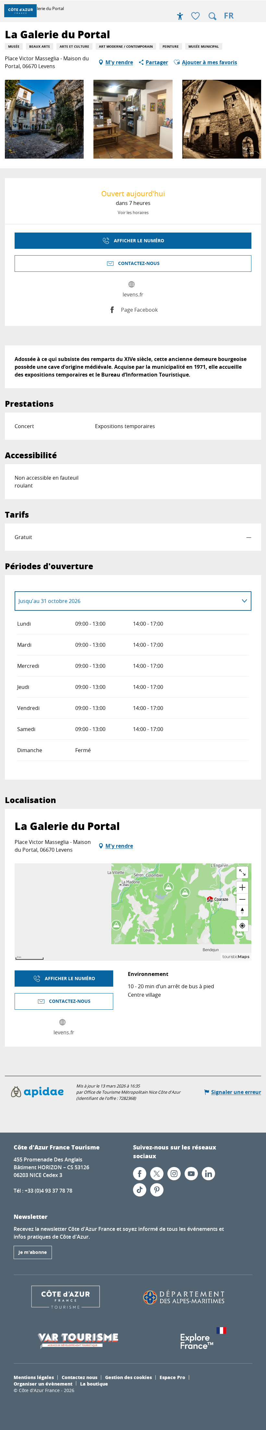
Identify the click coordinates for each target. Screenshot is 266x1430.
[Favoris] (196, 16)
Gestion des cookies (128, 1377)
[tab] (126, 601)
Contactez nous (79, 1377)
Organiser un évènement (43, 1383)
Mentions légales (34, 1377)
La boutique (94, 1383)
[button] (212, 16)
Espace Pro (172, 1377)
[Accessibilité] (180, 16)
